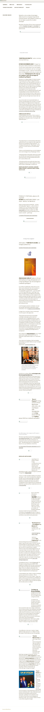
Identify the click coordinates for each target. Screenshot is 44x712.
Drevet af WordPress (6, 709)
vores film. (28, 512)
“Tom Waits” (36, 25)
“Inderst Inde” (28, 472)
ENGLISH (28, 7)
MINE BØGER (19, 4)
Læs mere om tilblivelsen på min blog (27, 111)
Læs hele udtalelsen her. (30, 344)
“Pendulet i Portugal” (27, 25)
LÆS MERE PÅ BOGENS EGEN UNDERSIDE (28, 215)
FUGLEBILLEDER (28, 4)
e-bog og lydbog (22, 485)
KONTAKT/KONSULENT (19, 7)
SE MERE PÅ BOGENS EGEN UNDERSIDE (27, 247)
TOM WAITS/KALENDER (7, 7)
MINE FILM (12, 4)
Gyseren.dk (35, 562)
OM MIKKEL (5, 4)
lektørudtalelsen (31, 333)
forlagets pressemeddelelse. (34, 308)
